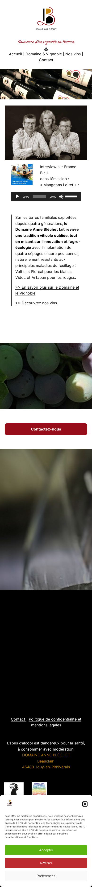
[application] (46, 196)
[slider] (71, 196)
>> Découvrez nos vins (36, 303)
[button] (85, 804)
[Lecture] (17, 196)
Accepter (46, 850)
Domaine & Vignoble (43, 54)
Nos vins (73, 54)
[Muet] (61, 196)
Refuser (46, 863)
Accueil (15, 54)
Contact (46, 59)
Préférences (46, 876)
